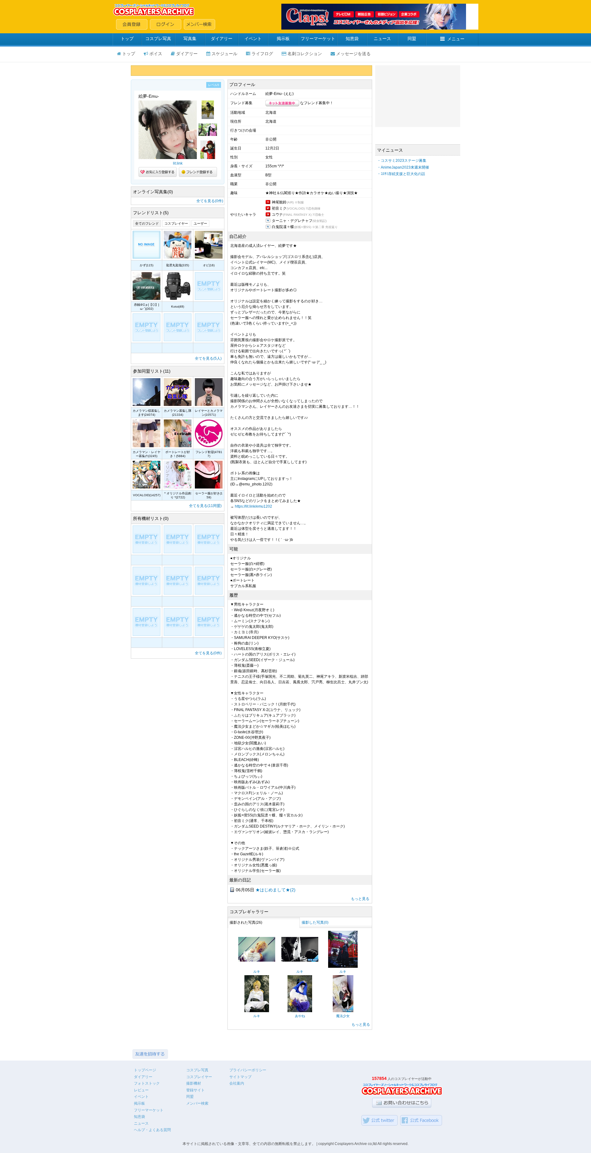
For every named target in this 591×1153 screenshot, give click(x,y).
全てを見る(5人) (208, 358)
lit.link (178, 163)
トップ (127, 38)
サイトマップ (240, 1077)
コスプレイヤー (176, 223)
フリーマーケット (318, 38)
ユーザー (200, 223)
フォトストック (147, 1083)
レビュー (141, 1090)
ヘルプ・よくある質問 (152, 1130)
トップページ (145, 1070)
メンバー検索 (197, 1103)
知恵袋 (352, 38)
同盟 (412, 38)
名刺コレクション (304, 53)
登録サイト (195, 1090)
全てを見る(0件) (209, 201)
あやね (300, 1016)
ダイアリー (221, 38)
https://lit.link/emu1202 (253, 506)
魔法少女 (343, 1016)
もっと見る (360, 899)
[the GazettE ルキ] (256, 960)
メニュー (455, 38)
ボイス (155, 53)
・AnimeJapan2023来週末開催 (403, 167)
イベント (253, 38)
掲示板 (283, 38)
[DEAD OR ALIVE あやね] (299, 1011)
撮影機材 (193, 1083)
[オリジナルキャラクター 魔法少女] (343, 1011)
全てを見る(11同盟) (205, 506)
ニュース (382, 38)
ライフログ (262, 53)
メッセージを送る (353, 53)
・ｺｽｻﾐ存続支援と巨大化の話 (401, 174)
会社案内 (236, 1083)
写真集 (189, 38)
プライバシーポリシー (247, 1070)
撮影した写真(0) (315, 922)
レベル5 (213, 85)
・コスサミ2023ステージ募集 (401, 160)
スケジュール (224, 53)
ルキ (256, 971)
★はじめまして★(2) (275, 889)
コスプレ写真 (158, 38)
